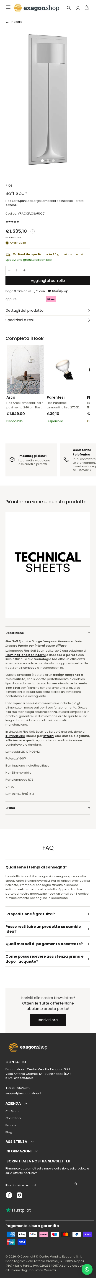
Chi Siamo (13, 1111)
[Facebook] (8, 1195)
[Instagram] (19, 1195)
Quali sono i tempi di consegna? (36, 867)
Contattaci (13, 1118)
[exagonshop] (36, 8)
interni (48, 736)
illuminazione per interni (25, 655)
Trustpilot (18, 1210)
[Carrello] (86, 7)
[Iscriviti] (75, 1184)
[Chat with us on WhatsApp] (87, 1269)
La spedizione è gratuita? (30, 914)
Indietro (16, 22)
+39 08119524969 (17, 1088)
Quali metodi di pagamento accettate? (44, 943)
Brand (10, 808)
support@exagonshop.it (23, 1093)
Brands (10, 1125)
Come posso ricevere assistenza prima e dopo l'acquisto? (44, 959)
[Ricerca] (68, 8)
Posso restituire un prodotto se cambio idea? (43, 929)
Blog (8, 1132)
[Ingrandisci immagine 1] (48, 99)
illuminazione (15, 736)
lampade (29, 668)
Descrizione (14, 633)
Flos (9, 185)
